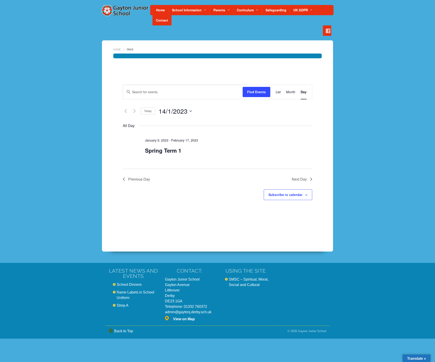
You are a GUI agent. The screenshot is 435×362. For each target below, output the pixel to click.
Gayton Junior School (312, 331)
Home (160, 10)
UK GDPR (300, 10)
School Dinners (129, 284)
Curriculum (245, 10)
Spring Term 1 (163, 150)
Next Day (299, 179)
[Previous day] (125, 111)
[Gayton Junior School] (124, 11)
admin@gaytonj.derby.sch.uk (188, 312)
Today (148, 111)
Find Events (256, 92)
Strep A (122, 305)
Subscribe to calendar (285, 194)
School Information (187, 10)
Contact (162, 20)
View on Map (184, 319)
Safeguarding (276, 10)
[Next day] (134, 111)
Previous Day (139, 179)
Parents (219, 10)
